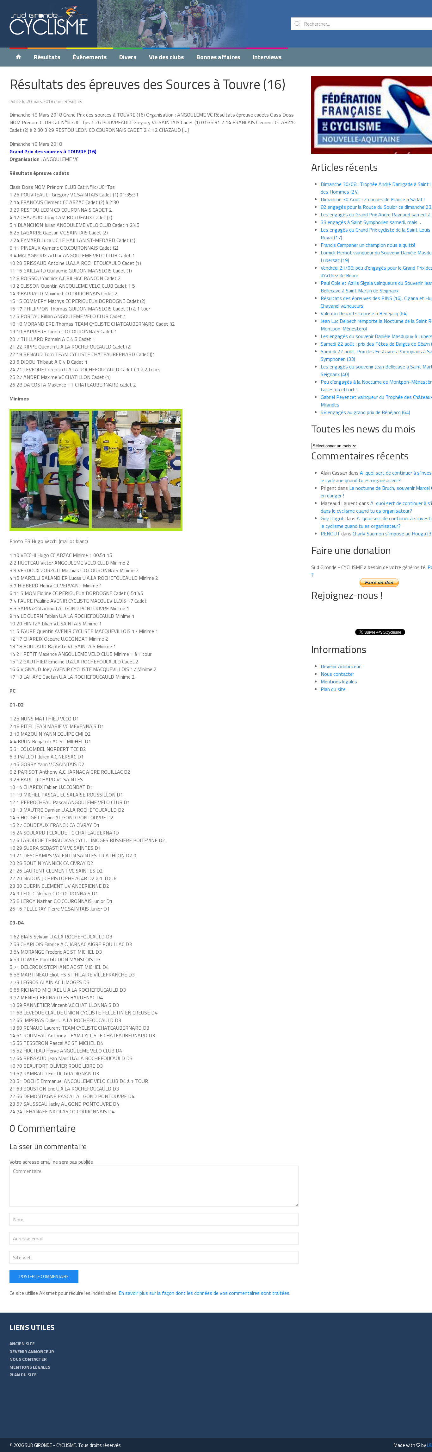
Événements (90, 57)
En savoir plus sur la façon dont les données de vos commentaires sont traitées (204, 1293)
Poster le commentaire (44, 1276)
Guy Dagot (332, 518)
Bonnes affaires (218, 57)
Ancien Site (22, 1343)
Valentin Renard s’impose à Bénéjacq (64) (364, 313)
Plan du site (333, 689)
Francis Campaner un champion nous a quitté (368, 245)
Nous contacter (337, 674)
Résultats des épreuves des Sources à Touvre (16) (147, 84)
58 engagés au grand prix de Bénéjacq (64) (365, 412)
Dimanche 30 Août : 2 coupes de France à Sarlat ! (373, 199)
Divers (127, 57)
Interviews (267, 57)
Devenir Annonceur (341, 666)
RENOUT (330, 533)
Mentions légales (339, 681)
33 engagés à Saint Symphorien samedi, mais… (371, 222)
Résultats (47, 57)
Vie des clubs (166, 57)
